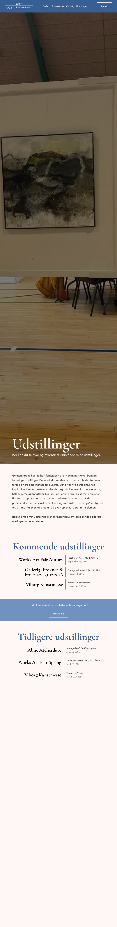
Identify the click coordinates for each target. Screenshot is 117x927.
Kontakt (104, 6)
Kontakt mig (58, 613)
